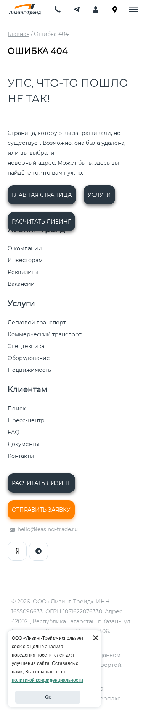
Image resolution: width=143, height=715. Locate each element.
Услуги (99, 194)
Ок (48, 697)
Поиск (17, 408)
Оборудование (29, 358)
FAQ (13, 432)
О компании (25, 248)
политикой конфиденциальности (47, 680)
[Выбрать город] (114, 9)
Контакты (21, 455)
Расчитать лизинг (41, 221)
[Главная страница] (24, 9)
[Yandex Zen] (17, 551)
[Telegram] (38, 551)
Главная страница (42, 194)
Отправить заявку (41, 509)
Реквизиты (23, 272)
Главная (18, 34)
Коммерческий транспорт (45, 334)
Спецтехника (26, 346)
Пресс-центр (26, 420)
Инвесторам (25, 260)
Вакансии (21, 283)
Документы (23, 444)
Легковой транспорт (37, 322)
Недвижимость (29, 369)
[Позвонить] (57, 9)
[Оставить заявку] (76, 9)
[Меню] (133, 9)
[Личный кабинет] (95, 9)
